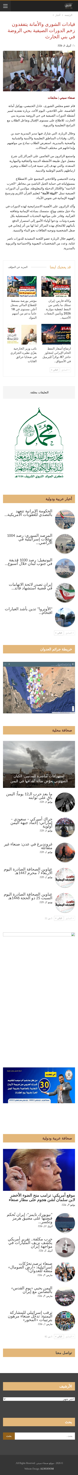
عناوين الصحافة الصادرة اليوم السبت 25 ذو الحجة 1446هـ (28, 896)
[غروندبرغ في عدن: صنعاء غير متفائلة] (65, 853)
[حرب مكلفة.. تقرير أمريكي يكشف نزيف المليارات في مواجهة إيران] (65, 1248)
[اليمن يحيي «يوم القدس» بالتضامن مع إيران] (65, 1297)
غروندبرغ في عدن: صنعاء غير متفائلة (28, 846)
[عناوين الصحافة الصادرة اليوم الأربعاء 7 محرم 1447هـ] (65, 878)
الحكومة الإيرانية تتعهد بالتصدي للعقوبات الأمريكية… (28, 513)
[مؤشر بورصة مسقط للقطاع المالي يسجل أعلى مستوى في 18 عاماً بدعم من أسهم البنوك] (22, 286)
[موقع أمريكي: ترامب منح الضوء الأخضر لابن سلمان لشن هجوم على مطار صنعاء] (39, 1170)
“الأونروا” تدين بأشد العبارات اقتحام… (28, 611)
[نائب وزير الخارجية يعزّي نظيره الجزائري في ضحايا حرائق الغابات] (22, 334)
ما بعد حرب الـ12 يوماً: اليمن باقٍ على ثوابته (29, 796)
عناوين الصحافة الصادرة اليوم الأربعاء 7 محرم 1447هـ (28, 871)
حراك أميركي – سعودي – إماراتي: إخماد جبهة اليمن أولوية (31, 823)
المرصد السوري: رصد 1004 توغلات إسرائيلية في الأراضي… (29, 539)
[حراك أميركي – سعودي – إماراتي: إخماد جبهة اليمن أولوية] (65, 828)
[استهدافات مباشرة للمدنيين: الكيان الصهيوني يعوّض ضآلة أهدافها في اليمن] (39, 764)
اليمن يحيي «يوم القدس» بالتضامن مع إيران (31, 1290)
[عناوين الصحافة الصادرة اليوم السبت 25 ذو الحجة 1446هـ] (65, 903)
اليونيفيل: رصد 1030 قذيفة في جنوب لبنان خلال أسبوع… (28, 562)
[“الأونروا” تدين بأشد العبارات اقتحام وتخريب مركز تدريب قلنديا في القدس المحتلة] (65, 617)
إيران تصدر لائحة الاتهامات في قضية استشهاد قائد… (30, 586)
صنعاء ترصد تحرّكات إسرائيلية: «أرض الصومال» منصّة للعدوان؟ (30, 1267)
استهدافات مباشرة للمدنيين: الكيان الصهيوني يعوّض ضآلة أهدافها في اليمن (39, 778)
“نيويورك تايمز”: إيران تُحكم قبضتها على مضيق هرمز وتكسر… (29, 1218)
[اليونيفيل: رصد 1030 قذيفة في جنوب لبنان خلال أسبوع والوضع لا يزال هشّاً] (65, 568)
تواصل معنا (64, 1353)
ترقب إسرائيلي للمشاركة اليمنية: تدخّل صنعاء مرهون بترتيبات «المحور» (30, 1316)
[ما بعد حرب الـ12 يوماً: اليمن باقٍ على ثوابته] (65, 802)
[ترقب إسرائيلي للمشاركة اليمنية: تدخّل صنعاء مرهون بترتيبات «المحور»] (65, 1321)
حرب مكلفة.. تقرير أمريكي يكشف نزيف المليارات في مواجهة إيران (30, 1243)
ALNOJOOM (47, 1468)
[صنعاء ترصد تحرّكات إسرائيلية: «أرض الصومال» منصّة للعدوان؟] (65, 1272)
